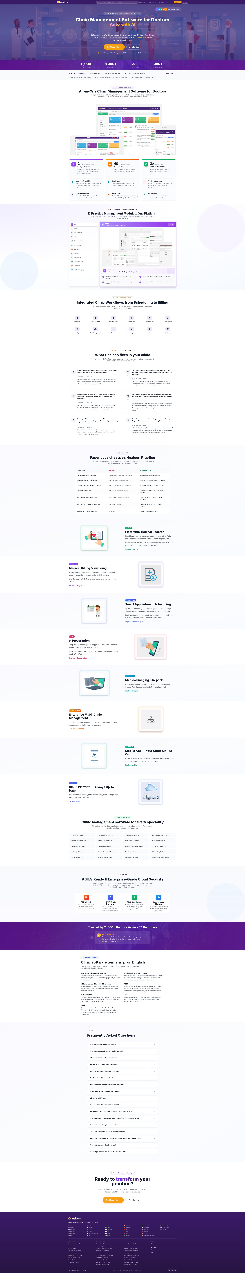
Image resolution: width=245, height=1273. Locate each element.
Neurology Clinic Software (131, 1253)
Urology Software (77, 857)
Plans (152, 1250)
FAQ (152, 1252)
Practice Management (74, 1243)
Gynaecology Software (105, 840)
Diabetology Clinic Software (131, 1262)
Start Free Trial (113, 47)
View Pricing (134, 47)
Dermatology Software (105, 835)
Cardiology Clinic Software (131, 1248)
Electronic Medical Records (75, 1246)
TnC (69, 1270)
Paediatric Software (104, 846)
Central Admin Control (74, 1257)
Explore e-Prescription (78, 658)
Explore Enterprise (76, 729)
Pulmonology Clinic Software (131, 1255)
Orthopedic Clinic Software (103, 1262)
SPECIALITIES (152, 2)
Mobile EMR (71, 1260)
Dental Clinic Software (78, 835)
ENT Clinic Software (159, 846)
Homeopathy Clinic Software (103, 1260)
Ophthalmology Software (79, 840)
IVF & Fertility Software (105, 857)
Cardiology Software (78, 852)
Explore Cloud (74, 801)
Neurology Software (132, 852)
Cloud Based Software (74, 1262)
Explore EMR (130, 549)
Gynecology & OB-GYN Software (104, 1255)
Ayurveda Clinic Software (160, 835)
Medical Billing (72, 1253)
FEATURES (142, 2)
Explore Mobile (131, 765)
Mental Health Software (133, 840)
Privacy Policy (76, 1270)
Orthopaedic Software (78, 846)
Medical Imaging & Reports (75, 1255)
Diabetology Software (132, 857)
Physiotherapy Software (133, 835)
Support (153, 1243)
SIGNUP (177, 2)
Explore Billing (74, 586)
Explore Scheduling (133, 622)
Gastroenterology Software (107, 852)
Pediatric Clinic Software (102, 1264)
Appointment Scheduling (75, 1250)
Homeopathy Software (159, 840)
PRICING (161, 2)
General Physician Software (134, 846)
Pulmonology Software (159, 852)
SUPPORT (168, 2)
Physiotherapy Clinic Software (104, 1248)
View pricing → (171, 73)
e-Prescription (72, 1248)
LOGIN (185, 2)
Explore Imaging (131, 691)
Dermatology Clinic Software (103, 1246)
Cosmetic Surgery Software (161, 857)
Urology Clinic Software (130, 1257)
